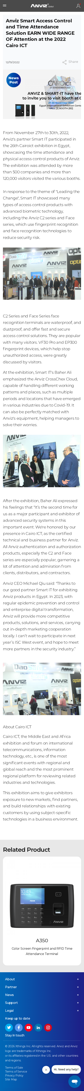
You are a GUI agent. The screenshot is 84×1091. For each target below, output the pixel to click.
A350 (42, 940)
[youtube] (28, 1028)
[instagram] (48, 1028)
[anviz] (42, 6)
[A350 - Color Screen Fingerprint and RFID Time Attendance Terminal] (42, 896)
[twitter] (9, 1028)
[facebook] (19, 1028)
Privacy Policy (14, 1075)
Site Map (11, 1079)
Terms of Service (16, 1071)
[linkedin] (38, 1028)
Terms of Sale (14, 1067)
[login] (78, 6)
